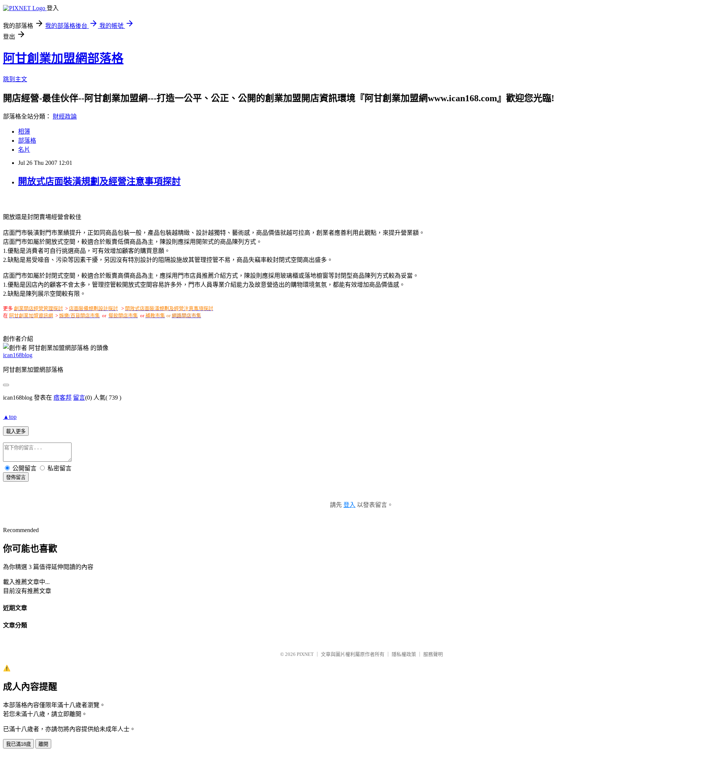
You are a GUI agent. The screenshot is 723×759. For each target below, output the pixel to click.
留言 (79, 397)
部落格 (27, 140)
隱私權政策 (404, 654)
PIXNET (305, 654)
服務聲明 (433, 654)
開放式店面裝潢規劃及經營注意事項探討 (99, 181)
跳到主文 (15, 79)
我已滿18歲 (18, 744)
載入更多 (16, 431)
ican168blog (17, 355)
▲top (10, 417)
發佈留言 (16, 477)
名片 (24, 149)
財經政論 (65, 116)
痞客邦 (62, 397)
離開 (43, 744)
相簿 (24, 131)
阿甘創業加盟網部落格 (63, 58)
